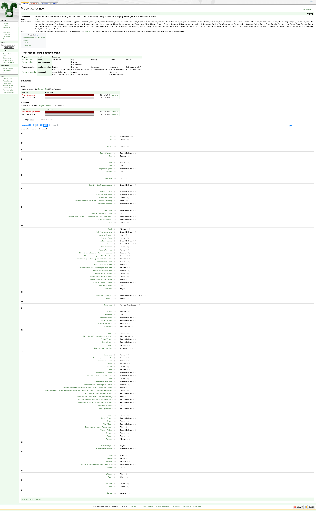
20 (34, 125)
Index (4, 56)
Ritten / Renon (107, 342)
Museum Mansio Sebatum (102, 283)
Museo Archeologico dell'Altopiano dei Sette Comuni (93, 259)
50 (37, 125)
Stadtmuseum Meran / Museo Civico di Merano (95, 403)
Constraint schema (46, 120)
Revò (110, 333)
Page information (8, 90)
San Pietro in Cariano (104, 361)
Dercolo (109, 146)
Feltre (110, 163)
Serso (110, 379)
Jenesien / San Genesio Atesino (100, 185)
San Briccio (108, 355)
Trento (109, 436)
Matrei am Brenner (105, 235)
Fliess (110, 166)
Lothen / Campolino (105, 219)
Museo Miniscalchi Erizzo (103, 265)
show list (115, 95)
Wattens (109, 474)
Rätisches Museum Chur (103, 348)
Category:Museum (44, 106)
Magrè (110, 229)
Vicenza (109, 461)
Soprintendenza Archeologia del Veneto (98, 385)
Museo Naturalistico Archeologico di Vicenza (96, 268)
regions (88, 31)
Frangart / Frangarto (105, 169)
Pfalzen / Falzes (106, 318)
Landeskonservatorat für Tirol (101, 213)
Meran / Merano (106, 244)
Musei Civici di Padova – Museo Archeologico (95, 253)
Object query (7, 58)
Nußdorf (109, 298)
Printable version (8, 85)
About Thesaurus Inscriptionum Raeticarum (156, 506)
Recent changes (8, 68)
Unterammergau (106, 446)
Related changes (8, 81)
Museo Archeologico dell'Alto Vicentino (98, 256)
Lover (110, 222)
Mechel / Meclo (106, 238)
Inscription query (8, 60)
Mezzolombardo (106, 247)
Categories (24, 499)
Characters (6, 34)
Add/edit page (7, 70)
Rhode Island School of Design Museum (97, 336)
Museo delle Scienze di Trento (101, 277)
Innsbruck (108, 178)
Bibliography (6, 39)
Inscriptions (6, 27)
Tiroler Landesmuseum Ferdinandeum (98, 427)
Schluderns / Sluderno (104, 373)
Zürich (110, 487)
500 (50, 125)
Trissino (109, 439)
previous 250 (26, 125)
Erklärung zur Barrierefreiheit (192, 506)
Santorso (109, 364)
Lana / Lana (108, 210)
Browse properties (8, 92)
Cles (110, 140)
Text (36, 19)
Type (23, 19)
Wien (110, 477)
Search (3, 42)
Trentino (109, 433)
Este (110, 156)
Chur (110, 137)
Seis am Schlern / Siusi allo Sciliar (99, 376)
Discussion (34, 3)
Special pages (7, 83)
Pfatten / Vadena (106, 321)
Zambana (108, 484)
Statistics (38, 499)
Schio (110, 370)
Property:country (27, 59)
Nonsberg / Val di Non (104, 295)
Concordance (7, 36)
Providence (108, 327)
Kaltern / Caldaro (106, 192)
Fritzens (109, 172)
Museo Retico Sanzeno (103, 274)
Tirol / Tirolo (107, 424)
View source (45, 3)
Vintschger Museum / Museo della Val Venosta (95, 464)
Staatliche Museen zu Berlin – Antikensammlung (94, 396)
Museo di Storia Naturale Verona (100, 280)
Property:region (27, 62)
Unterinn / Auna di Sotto (103, 449)
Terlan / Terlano (106, 418)
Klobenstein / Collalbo (104, 195)
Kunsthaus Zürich (105, 198)
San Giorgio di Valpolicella (102, 358)
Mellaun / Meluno (106, 241)
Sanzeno (109, 367)
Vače (110, 455)
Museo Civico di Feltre (104, 262)
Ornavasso (108, 305)
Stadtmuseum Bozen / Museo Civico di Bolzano (95, 399)
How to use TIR (7, 53)
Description (25, 17)
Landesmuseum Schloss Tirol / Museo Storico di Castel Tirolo (90, 216)
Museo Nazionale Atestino (102, 271)
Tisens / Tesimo (106, 430)
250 (45, 125)
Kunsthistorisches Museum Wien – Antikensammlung (93, 201)
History (55, 3)
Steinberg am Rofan (105, 406)
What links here (7, 78)
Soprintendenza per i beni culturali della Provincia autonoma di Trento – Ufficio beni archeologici (78, 391)
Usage (28, 120)
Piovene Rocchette (105, 324)
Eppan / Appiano (106, 153)
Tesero (109, 421)
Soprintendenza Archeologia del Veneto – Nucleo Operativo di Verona (87, 388)
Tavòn (110, 415)
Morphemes (6, 32)
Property (310, 14)
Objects (5, 25)
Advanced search (8, 62)
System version (7, 73)
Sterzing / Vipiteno (105, 408)
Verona (109, 458)
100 (41, 125)
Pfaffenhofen (107, 315)
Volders (109, 467)
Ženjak (109, 493)
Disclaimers (176, 506)
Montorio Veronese (105, 250)
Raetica (5, 23)
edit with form (307, 9)
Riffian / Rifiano (106, 339)
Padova (109, 312)
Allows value (26, 22)
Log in (311, 1)
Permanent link (7, 88)
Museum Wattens (105, 286)
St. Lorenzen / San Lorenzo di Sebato (98, 394)
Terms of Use (135, 506)
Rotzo (110, 345)
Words (5, 30)
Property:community (29, 72)
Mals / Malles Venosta (104, 232)
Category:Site (43, 89)
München (108, 289)
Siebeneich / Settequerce (103, 382)
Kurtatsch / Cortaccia (104, 204)
